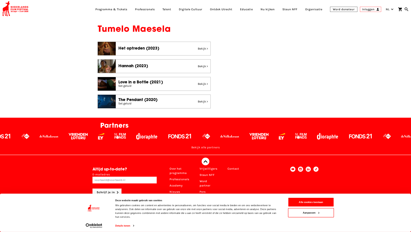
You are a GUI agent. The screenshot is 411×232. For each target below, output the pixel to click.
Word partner (205, 183)
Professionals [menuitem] (145, 9)
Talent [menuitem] (166, 9)
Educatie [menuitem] (246, 9)
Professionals (179, 179)
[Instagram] (300, 184)
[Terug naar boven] (205, 161)
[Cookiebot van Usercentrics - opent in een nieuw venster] (94, 225)
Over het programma (178, 171)
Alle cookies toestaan (311, 202)
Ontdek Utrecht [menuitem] (221, 9)
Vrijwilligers (208, 168)
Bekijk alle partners (205, 147)
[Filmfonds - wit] (110, 136)
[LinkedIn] (308, 184)
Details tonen (122, 225)
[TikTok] (316, 184)
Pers (203, 192)
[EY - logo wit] (91, 136)
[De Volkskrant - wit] (38, 136)
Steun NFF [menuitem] (289, 9)
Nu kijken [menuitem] (268, 9)
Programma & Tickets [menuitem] (111, 9)
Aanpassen (309, 212)
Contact (233, 168)
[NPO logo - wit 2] (15, 136)
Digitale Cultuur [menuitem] (190, 9)
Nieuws (175, 192)
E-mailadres (101, 174)
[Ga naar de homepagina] (15, 9)
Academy (176, 185)
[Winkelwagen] (400, 9)
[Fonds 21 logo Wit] (169, 136)
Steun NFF (207, 175)
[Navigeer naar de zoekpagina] (406, 9)
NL (388, 9)
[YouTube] (292, 184)
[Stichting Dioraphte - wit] (136, 136)
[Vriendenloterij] (67, 136)
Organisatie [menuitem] (313, 9)
